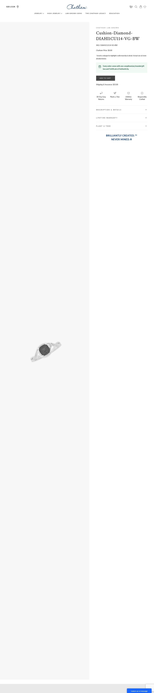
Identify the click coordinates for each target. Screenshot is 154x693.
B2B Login (10, 7)
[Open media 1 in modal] (62, 332)
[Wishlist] (144, 6)
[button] (136, 7)
